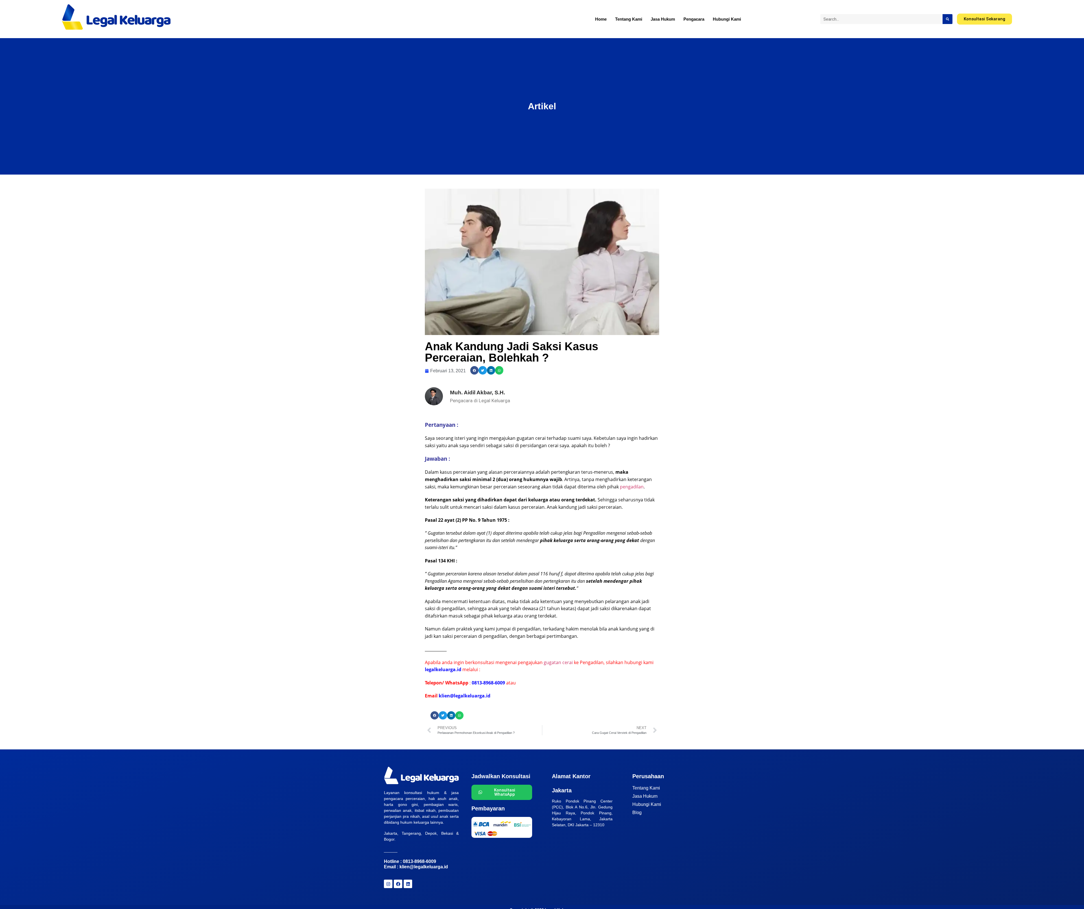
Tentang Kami (628, 19)
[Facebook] (398, 884)
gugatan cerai (558, 662)
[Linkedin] (408, 884)
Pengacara (693, 19)
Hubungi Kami (727, 19)
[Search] (947, 19)
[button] (474, 370)
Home (601, 19)
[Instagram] (388, 884)
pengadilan (632, 487)
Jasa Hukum (663, 19)
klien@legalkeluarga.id (423, 866)
